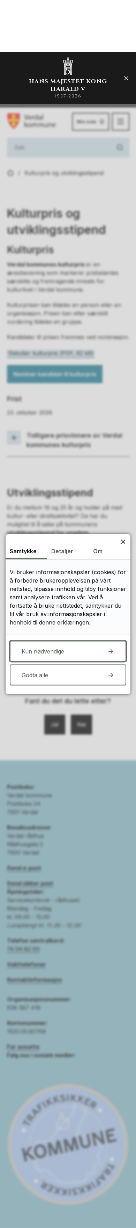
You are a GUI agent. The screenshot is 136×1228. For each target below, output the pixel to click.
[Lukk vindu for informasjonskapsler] (123, 541)
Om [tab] (98, 551)
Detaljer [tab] (62, 551)
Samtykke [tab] (23, 551)
